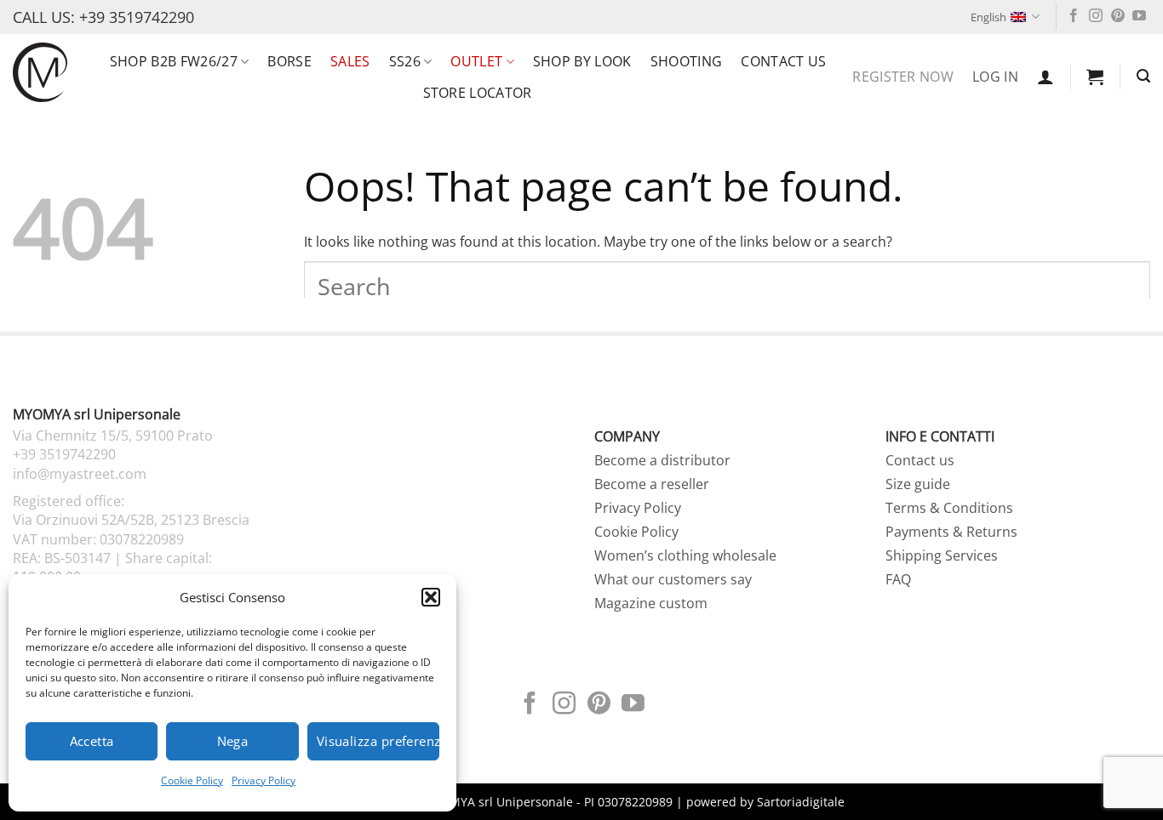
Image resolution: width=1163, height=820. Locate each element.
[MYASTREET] (40, 72)
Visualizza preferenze (378, 740)
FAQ (898, 579)
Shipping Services (941, 555)
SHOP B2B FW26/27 (174, 61)
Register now (903, 76)
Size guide (917, 484)
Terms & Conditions (949, 507)
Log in (995, 76)
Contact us (783, 61)
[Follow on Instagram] (1096, 16)
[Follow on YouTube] (1139, 16)
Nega (233, 740)
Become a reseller (651, 484)
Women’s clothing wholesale (685, 555)
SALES (350, 61)
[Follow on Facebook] (1073, 16)
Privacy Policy (263, 780)
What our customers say (673, 579)
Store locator (477, 92)
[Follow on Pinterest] (1118, 16)
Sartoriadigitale (801, 802)
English (988, 17)
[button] (430, 597)
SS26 (405, 61)
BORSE (289, 61)
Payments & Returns (951, 531)
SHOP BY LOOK (582, 61)
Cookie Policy (192, 780)
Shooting (686, 61)
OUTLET (476, 61)
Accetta (92, 740)
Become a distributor (662, 460)
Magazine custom (651, 603)
